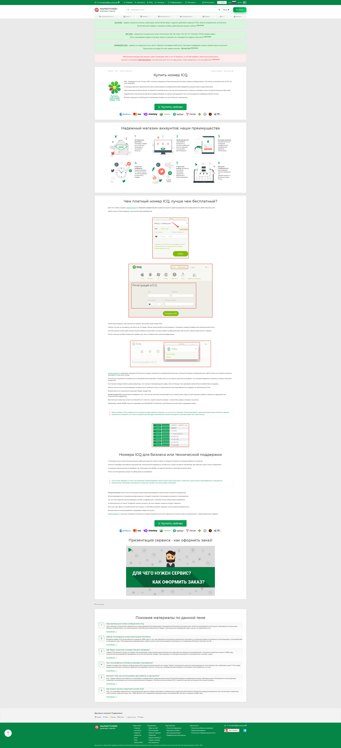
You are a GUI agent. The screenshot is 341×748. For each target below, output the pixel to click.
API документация (174, 733)
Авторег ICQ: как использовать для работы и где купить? (132, 676)
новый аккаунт (131, 208)
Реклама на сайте (173, 730)
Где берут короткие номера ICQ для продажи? (128, 650)
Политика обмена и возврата (202, 728)
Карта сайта (138, 742)
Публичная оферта (198, 730)
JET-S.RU (129, 34)
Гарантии (137, 735)
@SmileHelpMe (144, 60)
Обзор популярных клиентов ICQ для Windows (128, 637)
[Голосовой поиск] (219, 10)
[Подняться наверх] (8, 733)
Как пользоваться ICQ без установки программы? (129, 663)
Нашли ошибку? (155, 738)
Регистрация (209, 2)
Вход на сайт (153, 728)
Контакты (137, 730)
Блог (116, 71)
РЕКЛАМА (200, 25)
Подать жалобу (154, 740)
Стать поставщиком (174, 728)
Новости (137, 733)
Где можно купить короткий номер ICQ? (125, 689)
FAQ (135, 740)
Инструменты (154, 742)
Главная (110, 71)
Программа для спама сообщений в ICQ (125, 624)
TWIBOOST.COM (121, 45)
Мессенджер (100, 604)
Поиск (241, 10)
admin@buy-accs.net (110, 2)
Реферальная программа (176, 735)
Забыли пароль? (155, 733)
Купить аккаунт (113, 373)
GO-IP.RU (118, 23)
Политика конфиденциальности (203, 733)
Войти (223, 2)
